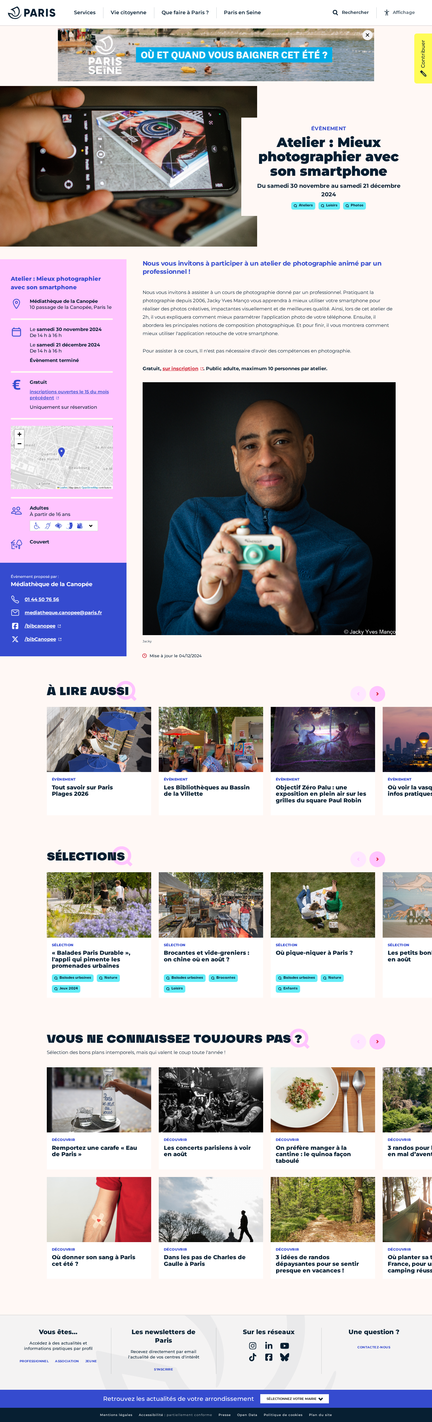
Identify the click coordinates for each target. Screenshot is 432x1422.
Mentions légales (116, 1415)
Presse (225, 1415)
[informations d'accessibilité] (64, 525)
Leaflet (63, 487)
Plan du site (320, 1415)
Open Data (247, 1415)
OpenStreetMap (90, 487)
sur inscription (180, 368)
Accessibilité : (175, 1415)
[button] (61, 452)
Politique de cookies (283, 1415)
